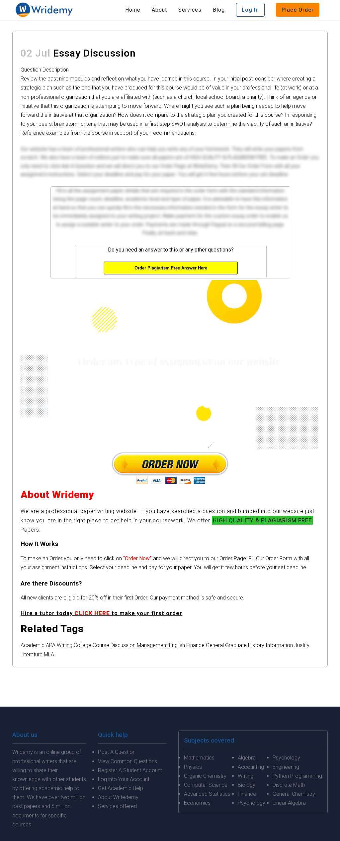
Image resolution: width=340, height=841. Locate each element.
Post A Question (116, 752)
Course (101, 645)
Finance (195, 645)
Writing (64, 645)
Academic (32, 645)
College (82, 645)
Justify (301, 645)
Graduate (236, 645)
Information (279, 645)
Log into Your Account (123, 779)
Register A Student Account (130, 770)
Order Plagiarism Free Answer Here (170, 267)
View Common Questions (127, 761)
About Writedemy (118, 797)
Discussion (123, 645)
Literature (31, 654)
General (215, 645)
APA (50, 645)
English (177, 645)
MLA (49, 654)
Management (152, 645)
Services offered (117, 806)
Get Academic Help (120, 788)
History (256, 645)
